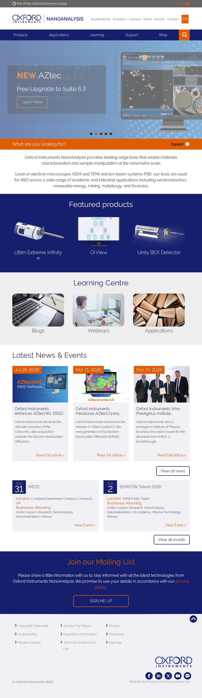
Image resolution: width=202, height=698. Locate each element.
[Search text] (173, 35)
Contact (173, 19)
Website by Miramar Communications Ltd (159, 681)
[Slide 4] (111, 134)
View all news (173, 471)
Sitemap (115, 642)
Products (21, 35)
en (185, 19)
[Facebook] (149, 676)
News (147, 19)
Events (159, 19)
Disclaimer (116, 634)
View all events (171, 539)
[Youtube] (178, 676)
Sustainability (101, 19)
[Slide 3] (106, 134)
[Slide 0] (91, 134)
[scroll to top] (193, 619)
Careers (135, 19)
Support (131, 35)
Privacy (114, 626)
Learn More (32, 110)
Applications (59, 35)
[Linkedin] (158, 676)
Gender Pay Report (77, 626)
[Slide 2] (101, 134)
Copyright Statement (33, 626)
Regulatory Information (80, 634)
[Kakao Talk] (187, 676)
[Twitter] (168, 676)
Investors (120, 19)
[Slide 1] (96, 134)
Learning (97, 35)
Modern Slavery (29, 642)
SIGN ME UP (101, 601)
